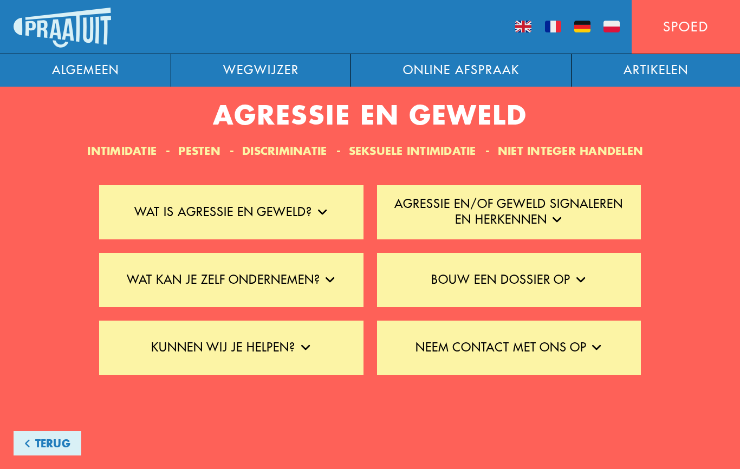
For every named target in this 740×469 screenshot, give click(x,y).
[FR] (552, 27)
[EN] (523, 27)
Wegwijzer (261, 70)
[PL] (611, 27)
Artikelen (656, 70)
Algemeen (85, 70)
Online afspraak (461, 70)
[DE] (582, 27)
